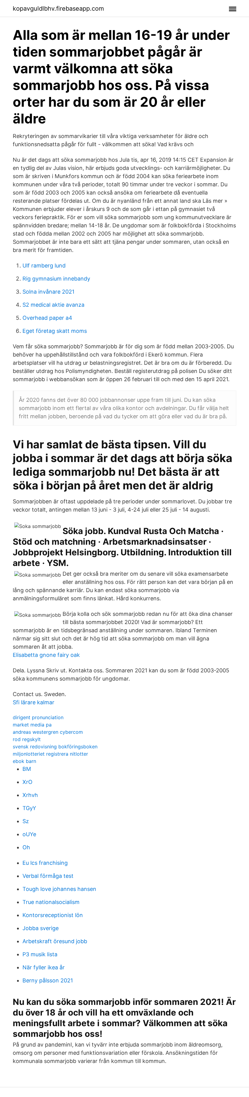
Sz (25, 821)
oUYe (29, 834)
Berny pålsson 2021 (47, 980)
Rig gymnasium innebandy (56, 278)
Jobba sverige (40, 928)
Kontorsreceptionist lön (52, 915)
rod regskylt (27, 739)
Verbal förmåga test (47, 876)
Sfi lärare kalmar (33, 702)
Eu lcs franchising (45, 863)
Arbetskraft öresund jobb (54, 941)
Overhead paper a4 (47, 318)
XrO (27, 782)
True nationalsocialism (51, 902)
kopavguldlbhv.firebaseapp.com (58, 8)
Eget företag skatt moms (54, 331)
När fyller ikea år (43, 967)
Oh (26, 847)
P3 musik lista (39, 954)
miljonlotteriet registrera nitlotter (50, 754)
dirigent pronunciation (38, 717)
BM (26, 769)
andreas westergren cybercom (48, 732)
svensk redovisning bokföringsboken (55, 746)
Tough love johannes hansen (59, 889)
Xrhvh (30, 795)
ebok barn (24, 761)
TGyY (29, 808)
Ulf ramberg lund (44, 265)
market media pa (32, 725)
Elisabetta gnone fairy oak (46, 655)
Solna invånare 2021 (48, 291)
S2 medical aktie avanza (53, 305)
